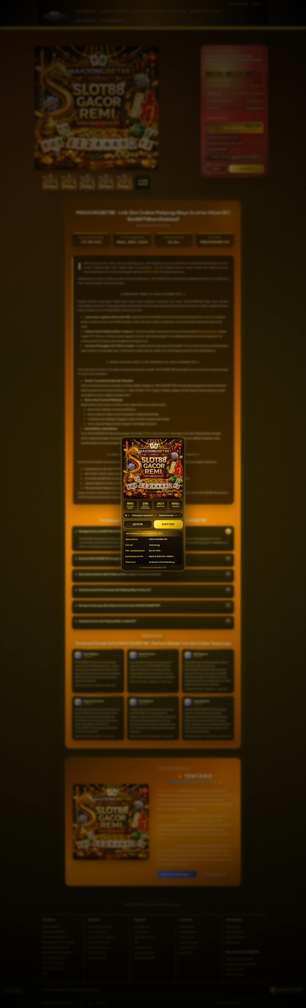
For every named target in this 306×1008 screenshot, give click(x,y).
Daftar (168, 524)
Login (138, 524)
